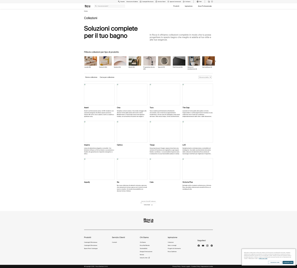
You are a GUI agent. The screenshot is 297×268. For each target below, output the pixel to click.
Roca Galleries (172, 251)
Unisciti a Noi (144, 257)
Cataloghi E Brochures (90, 242)
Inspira (87, 145)
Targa (152, 145)
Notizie (142, 254)
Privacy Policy (176, 266)
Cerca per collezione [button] (107, 77)
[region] (269, 257)
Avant (86, 108)
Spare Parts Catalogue (91, 248)
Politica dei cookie (263, 258)
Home (86, 11)
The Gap (185, 108)
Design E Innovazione (146, 251)
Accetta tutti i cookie (288, 262)
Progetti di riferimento (174, 248)
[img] (99, 94)
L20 (184, 145)
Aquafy (87, 182)
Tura (151, 108)
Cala (151, 182)
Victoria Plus (187, 182)
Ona (118, 108)
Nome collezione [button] (91, 77)
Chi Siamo (144, 237)
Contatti (114, 242)
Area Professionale (205, 6)
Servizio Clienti (118, 237)
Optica (119, 145)
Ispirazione (189, 6)
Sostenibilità (143, 248)
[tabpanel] (99, 95)
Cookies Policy (195, 266)
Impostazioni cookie (207, 266)
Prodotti (176, 6)
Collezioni (171, 242)
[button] (96, 6)
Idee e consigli (172, 245)
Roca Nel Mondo (145, 245)
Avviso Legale (186, 266)
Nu (118, 182)
